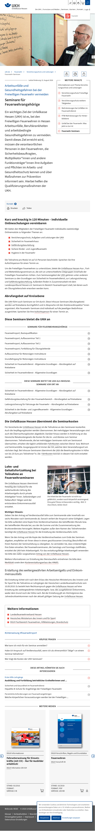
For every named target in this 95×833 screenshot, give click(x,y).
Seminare (64, 9)
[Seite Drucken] (75, 74)
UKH (62, 237)
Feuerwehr (18, 72)
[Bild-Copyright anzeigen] (93, 57)
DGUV (9, 768)
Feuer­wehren (58, 758)
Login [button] (86, 9)
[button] (74, 2)
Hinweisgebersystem (13, 817)
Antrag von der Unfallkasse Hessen (52, 553)
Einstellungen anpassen (71, 817)
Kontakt (80, 9)
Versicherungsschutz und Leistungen (40, 72)
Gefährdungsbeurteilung (22, 245)
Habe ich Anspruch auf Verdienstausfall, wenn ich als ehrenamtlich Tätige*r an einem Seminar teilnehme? (44, 652)
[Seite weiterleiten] (83, 74)
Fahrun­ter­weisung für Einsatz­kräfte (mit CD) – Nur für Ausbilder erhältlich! (25, 761)
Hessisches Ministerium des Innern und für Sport (33, 618)
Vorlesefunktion (20, 814)
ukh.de (7, 72)
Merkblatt (9, 562)
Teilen (29, 208)
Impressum (29, 817)
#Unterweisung (12, 633)
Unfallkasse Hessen (70, 268)
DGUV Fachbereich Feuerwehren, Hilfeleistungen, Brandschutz (39, 622)
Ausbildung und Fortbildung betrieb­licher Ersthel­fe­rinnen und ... (36, 680)
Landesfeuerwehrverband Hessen (26, 614)
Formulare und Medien (51, 9)
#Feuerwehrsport (28, 633)
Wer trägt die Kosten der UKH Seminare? (23, 659)
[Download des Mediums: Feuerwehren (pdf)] (87, 790)
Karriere (72, 9)
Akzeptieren (44, 817)
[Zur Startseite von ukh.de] (16, 6)
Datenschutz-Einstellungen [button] (16, 819)
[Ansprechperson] (66, 74)
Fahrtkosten (53, 443)
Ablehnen (56, 817)
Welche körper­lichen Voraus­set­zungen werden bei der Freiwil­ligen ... (36, 697)
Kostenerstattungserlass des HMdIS (41, 562)
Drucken (14, 208)
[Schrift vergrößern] (70, 2)
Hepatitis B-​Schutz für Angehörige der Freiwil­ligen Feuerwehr (33, 688)
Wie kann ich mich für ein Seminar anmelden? (26, 645)
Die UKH (38, 9)
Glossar (8, 814)
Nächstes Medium (93, 756)
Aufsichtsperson (41, 311)
